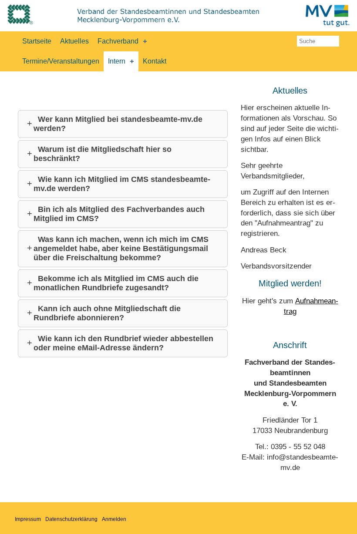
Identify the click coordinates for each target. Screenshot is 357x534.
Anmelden (114, 519)
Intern (116, 61)
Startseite (36, 41)
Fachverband (118, 41)
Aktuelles (74, 41)
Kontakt (154, 61)
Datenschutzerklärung (71, 519)
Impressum (28, 519)
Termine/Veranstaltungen (60, 61)
